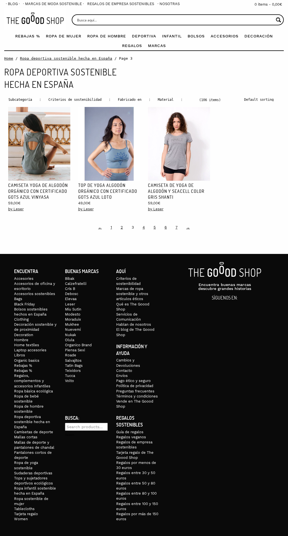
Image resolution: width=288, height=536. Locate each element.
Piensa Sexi (75, 350)
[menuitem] (12, 4)
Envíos (122, 376)
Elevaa (70, 299)
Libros (19, 355)
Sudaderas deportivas (33, 473)
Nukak (70, 335)
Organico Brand (78, 345)
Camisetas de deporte (33, 432)
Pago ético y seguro (133, 381)
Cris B (70, 289)
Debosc (71, 294)
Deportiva (144, 36)
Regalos (132, 45)
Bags (18, 299)
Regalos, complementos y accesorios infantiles (32, 381)
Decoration (23, 335)
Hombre (21, 340)
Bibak (69, 278)
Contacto (124, 370)
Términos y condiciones (137, 396)
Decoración (258, 36)
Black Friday (24, 304)
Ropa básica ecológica (33, 391)
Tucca (70, 376)
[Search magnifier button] (278, 20)
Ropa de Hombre (106, 36)
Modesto (72, 314)
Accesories (23, 278)
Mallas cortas (25, 437)
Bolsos (196, 36)
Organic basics (26, 360)
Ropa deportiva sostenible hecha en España (66, 58)
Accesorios (224, 36)
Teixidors (73, 370)
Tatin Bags (74, 365)
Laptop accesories (30, 350)
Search (69, 435)
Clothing (21, 319)
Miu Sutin (73, 309)
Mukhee (72, 324)
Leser (70, 304)
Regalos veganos (131, 437)
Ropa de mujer (63, 36)
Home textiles (26, 345)
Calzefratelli (75, 284)
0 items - (268, 4)
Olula (69, 340)
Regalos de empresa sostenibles (120, 4)
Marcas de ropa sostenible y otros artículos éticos (132, 294)
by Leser (16, 209)
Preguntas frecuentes (135, 391)
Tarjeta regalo (26, 514)
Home (8, 58)
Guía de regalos (129, 432)
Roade (70, 355)
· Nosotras (169, 4)
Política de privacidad (134, 386)
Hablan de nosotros (133, 324)
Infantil (172, 36)
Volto (69, 381)
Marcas (157, 45)
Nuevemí (73, 329)
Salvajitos (73, 360)
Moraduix (73, 319)
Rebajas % (27, 36)
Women (21, 519)
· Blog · (13, 4)
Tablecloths (24, 509)
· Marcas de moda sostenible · (53, 4)
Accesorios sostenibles (34, 294)
